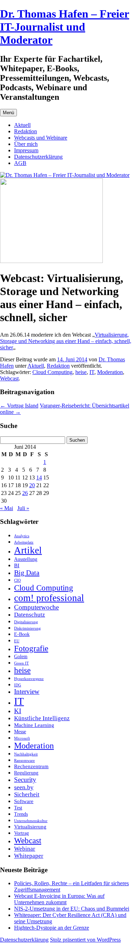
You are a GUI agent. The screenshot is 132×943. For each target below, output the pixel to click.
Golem (20, 656)
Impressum (26, 150)
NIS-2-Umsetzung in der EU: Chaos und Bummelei (71, 909)
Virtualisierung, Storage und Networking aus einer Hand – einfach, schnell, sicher (65, 341)
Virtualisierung (30, 826)
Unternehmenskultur (31, 821)
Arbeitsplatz (23, 542)
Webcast (9, 378)
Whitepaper (28, 855)
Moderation (110, 372)
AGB (20, 163)
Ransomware (24, 761)
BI (16, 565)
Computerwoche (36, 607)
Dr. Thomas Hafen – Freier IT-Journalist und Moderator (64, 26)
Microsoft (22, 738)
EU (16, 641)
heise (81, 372)
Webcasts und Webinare (40, 138)
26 (25, 493)
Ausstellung (25, 559)
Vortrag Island (19, 406)
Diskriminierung (27, 628)
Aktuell (22, 125)
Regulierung (26, 773)
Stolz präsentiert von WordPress (85, 940)
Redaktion (25, 131)
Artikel (28, 550)
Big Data (26, 572)
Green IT (21, 663)
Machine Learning (34, 725)
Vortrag (21, 833)
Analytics (21, 536)
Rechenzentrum (31, 766)
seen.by (23, 787)
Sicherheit (26, 794)
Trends (21, 814)
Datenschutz (29, 614)
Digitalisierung (26, 622)
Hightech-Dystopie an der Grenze (51, 928)
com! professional (49, 598)
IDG (17, 685)
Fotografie (31, 648)
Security (25, 779)
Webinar (24, 848)
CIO (17, 580)
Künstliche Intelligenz (42, 718)
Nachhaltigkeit (26, 754)
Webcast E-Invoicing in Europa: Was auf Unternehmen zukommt (59, 899)
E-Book (22, 634)
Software (23, 801)
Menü (8, 112)
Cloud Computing (52, 372)
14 (39, 477)
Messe (20, 731)
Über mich (26, 144)
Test (18, 807)
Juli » (23, 508)
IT (91, 372)
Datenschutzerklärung (38, 157)
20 (32, 485)
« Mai (6, 508)
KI (17, 711)
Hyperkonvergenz (29, 679)
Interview (26, 691)
